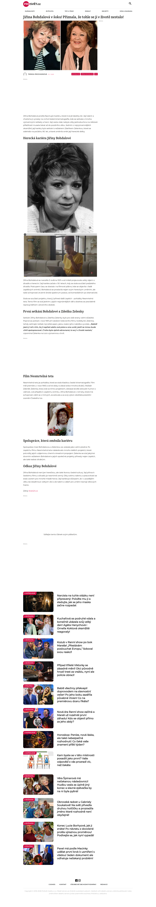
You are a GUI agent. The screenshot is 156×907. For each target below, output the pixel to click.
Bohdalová (76, 74)
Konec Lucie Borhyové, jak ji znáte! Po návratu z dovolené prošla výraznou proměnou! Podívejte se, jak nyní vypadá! (75, 830)
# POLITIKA (29, 686)
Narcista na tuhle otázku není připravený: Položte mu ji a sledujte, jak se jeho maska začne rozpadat (75, 600)
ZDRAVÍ (88, 11)
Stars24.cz (33, 491)
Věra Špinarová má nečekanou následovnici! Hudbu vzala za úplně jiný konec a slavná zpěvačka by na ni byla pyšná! (74, 785)
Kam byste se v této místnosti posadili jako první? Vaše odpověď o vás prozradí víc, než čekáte (75, 760)
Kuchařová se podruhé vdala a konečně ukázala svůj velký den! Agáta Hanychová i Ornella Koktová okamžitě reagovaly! (76, 625)
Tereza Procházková (37, 74)
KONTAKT (62, 884)
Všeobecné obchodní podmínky (83, 884)
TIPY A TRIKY (69, 11)
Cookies (52, 884)
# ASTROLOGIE (30, 593)
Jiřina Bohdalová (87, 74)
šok (96, 74)
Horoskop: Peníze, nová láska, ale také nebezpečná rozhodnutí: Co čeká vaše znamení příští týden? (75, 739)
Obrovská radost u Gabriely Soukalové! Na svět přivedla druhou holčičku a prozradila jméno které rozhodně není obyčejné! (75, 808)
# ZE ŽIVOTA (29, 616)
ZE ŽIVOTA (49, 11)
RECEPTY (105, 11)
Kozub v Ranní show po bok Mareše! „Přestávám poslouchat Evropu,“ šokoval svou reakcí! (75, 647)
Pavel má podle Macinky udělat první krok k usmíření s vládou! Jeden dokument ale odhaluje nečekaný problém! (76, 853)
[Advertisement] (60, 96)
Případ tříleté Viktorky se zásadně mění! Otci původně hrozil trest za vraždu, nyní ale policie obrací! (75, 670)
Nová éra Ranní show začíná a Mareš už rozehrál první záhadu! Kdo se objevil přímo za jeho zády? (76, 716)
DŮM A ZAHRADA (126, 11)
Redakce (103, 884)
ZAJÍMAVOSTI (30, 11)
